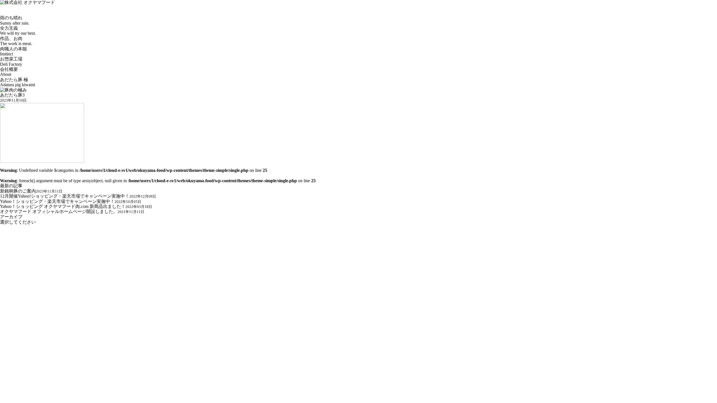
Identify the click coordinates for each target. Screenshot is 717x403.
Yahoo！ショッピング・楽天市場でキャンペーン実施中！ (70, 201)
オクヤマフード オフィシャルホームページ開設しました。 (72, 211)
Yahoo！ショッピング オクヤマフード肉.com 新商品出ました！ (76, 206)
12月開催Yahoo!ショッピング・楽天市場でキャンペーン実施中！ (78, 196)
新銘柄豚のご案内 (31, 191)
